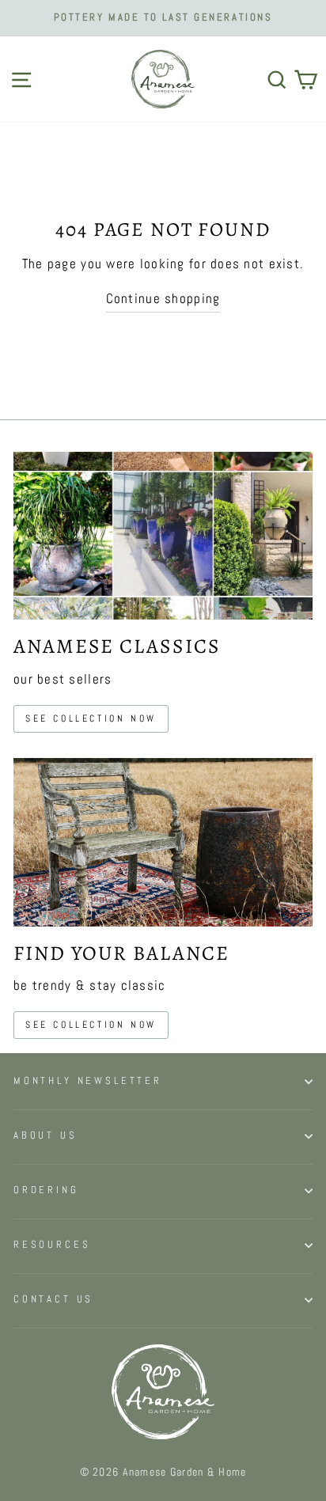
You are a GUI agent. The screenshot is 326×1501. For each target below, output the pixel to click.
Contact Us (53, 1299)
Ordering (46, 1190)
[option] (163, 18)
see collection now (91, 718)
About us (45, 1135)
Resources (51, 1244)
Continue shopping (163, 298)
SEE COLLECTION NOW (91, 1024)
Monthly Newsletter (87, 1081)
